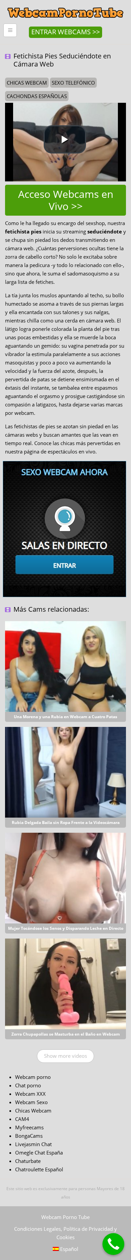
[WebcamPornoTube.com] (65, 5)
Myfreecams (29, 1127)
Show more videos (65, 1055)
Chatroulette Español (39, 1169)
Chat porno (28, 1085)
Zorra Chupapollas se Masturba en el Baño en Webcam (65, 1034)
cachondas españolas (37, 96)
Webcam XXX (30, 1093)
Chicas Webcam (33, 1110)
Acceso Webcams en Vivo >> (65, 200)
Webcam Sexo (31, 1102)
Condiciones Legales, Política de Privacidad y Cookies (65, 1233)
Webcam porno (33, 1077)
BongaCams (29, 1135)
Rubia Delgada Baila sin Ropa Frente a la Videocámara (66, 822)
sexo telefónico (73, 82)
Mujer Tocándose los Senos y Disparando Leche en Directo (65, 928)
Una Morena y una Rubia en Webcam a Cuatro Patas (65, 717)
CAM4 (22, 1119)
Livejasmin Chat (33, 1144)
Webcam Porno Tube (65, 1217)
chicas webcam (27, 82)
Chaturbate (28, 1161)
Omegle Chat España (39, 1152)
